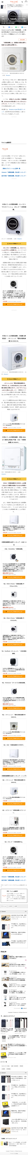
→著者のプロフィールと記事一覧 (11, 168)
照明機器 (8, 1068)
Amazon (8, 75)
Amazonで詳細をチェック (15, 243)
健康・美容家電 (14, 1066)
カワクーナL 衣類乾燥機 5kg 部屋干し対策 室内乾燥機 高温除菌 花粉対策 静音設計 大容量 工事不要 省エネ (13, 829)
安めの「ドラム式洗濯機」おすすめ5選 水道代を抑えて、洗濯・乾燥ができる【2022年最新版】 (18, 1144)
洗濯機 (3, 16)
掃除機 (21, 1066)
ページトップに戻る (14, 1153)
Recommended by (17, 1008)
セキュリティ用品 (5, 1066)
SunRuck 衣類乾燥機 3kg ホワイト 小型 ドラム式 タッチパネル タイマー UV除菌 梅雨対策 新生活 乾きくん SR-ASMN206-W (14, 670)
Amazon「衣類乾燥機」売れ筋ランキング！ (14, 172)
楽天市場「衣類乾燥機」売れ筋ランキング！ (14, 175)
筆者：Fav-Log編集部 (12, 891)
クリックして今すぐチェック (14, 304)
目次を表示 (22, 39)
